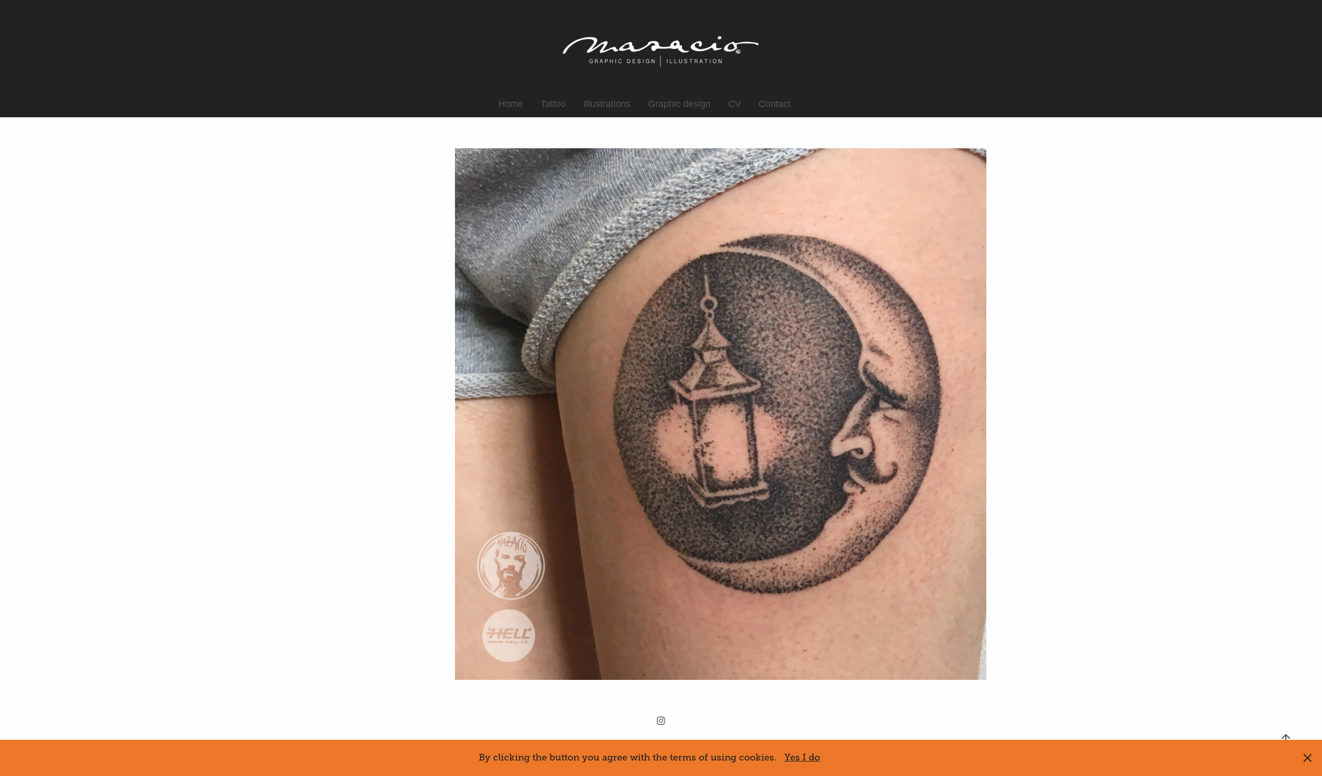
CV (734, 104)
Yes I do (802, 757)
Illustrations (607, 104)
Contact (775, 104)
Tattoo (553, 104)
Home (510, 104)
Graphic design (679, 104)
